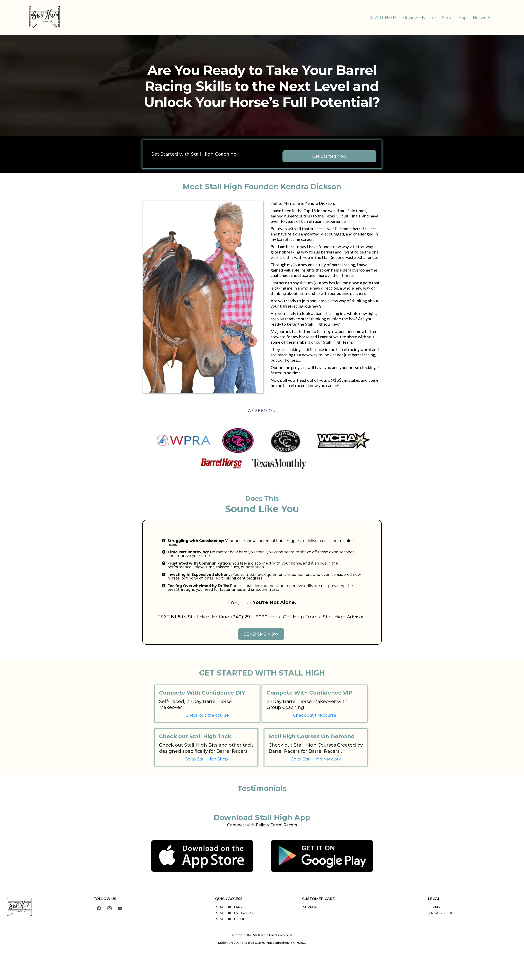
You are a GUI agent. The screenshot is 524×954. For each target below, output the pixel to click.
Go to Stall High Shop (206, 759)
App (462, 17)
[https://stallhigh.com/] (44, 17)
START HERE (383, 17)
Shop (447, 17)
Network (482, 17)
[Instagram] (109, 908)
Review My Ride (419, 17)
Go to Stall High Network (316, 759)
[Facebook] (99, 908)
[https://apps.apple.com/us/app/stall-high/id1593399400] (202, 856)
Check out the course (207, 715)
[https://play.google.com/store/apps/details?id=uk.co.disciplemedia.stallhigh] (322, 856)
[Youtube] (120, 908)
